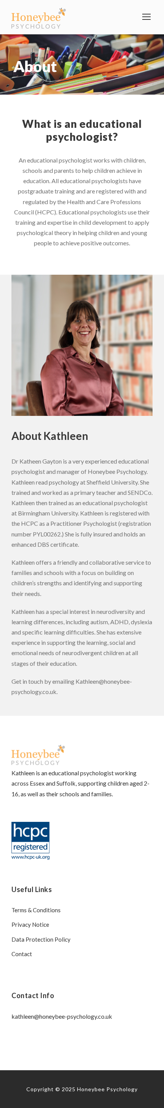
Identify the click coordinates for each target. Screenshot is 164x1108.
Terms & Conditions (36, 910)
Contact (21, 953)
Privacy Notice (30, 924)
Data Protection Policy (41, 939)
